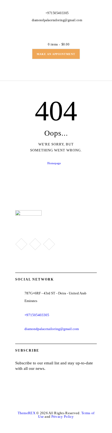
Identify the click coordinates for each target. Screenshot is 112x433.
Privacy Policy (62, 416)
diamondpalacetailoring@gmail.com (51, 329)
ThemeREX (26, 413)
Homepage (54, 163)
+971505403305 (36, 315)
